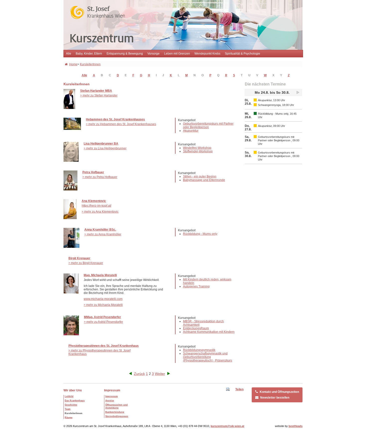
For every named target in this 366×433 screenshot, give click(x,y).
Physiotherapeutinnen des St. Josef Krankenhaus (103, 345)
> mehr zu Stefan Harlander (99, 95)
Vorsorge (153, 53)
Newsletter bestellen (274, 397)
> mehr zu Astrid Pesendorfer (103, 322)
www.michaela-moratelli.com (103, 299)
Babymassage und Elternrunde (204, 180)
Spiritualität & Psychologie (242, 53)
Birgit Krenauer (79, 258)
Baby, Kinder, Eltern (89, 53)
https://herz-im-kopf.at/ (96, 205)
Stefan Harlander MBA (96, 90)
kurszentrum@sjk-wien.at (227, 426)
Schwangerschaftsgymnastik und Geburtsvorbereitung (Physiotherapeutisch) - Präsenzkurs (207, 357)
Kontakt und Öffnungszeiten (279, 392)
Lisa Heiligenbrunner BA (101, 143)
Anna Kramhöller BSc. (100, 229)
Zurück (139, 374)
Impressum (112, 390)
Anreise (109, 400)
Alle (68, 53)
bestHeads (296, 426)
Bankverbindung (114, 412)
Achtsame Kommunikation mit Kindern (209, 332)
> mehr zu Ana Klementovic (100, 211)
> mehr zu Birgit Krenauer (85, 263)
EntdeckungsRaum (196, 328)
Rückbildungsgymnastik (199, 350)
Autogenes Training (196, 286)
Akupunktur (190, 130)
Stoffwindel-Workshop (198, 151)
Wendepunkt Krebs (207, 53)
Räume (68, 417)
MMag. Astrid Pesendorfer (102, 317)
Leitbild (69, 396)
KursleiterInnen (90, 64)
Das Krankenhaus (75, 400)
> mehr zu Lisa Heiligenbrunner (105, 148)
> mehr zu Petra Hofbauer (99, 177)
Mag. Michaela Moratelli (100, 275)
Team (67, 409)
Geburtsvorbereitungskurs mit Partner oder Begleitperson (208, 125)
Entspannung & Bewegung (125, 53)
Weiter (160, 374)
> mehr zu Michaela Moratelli (103, 305)
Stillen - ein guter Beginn (199, 176)
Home (73, 64)
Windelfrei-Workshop (197, 148)
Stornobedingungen (116, 416)
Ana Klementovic (94, 201)
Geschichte (71, 405)
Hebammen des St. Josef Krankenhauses (115, 119)
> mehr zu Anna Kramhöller (102, 234)
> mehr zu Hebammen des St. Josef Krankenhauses (121, 124)
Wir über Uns (72, 390)
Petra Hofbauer (93, 172)
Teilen (239, 389)
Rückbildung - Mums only (200, 234)
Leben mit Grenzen (177, 53)
